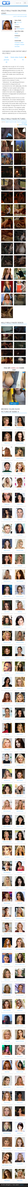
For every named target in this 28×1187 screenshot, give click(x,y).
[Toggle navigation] (25, 3)
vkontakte (17, 46)
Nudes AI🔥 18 (22, 58)
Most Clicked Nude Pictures (22, 122)
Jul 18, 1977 (19, 22)
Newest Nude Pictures (11, 122)
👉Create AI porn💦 (22, 124)
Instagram (17, 44)
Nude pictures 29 (6, 59)
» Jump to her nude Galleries (20, 16)
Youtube (22, 44)
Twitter (21, 42)
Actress (16, 37)
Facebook (17, 42)
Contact (22, 1184)
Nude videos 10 (15, 58)
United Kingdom (20, 28)
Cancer (16, 33)
